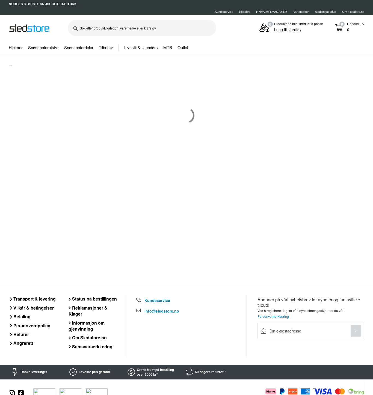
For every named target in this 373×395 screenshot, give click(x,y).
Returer (20, 334)
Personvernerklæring (273, 316)
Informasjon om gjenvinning (87, 326)
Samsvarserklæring (92, 346)
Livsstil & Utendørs (141, 47)
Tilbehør (106, 47)
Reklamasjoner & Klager (88, 311)
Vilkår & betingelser (33, 308)
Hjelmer (16, 47)
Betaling (21, 316)
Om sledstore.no (353, 11)
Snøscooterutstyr (43, 47)
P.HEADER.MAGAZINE (271, 11)
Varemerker (301, 11)
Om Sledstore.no (89, 337)
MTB (167, 47)
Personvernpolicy (31, 325)
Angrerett (22, 343)
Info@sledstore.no (161, 311)
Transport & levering (34, 299)
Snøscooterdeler (78, 47)
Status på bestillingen (94, 299)
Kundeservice (224, 11)
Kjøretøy (244, 11)
